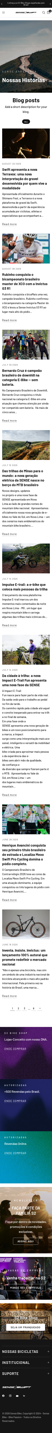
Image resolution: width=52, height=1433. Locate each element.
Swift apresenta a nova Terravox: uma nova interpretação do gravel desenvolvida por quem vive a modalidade (24, 178)
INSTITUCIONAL (16, 1362)
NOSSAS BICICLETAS (20, 1351)
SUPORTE (10, 1373)
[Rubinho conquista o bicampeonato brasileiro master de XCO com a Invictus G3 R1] (26, 249)
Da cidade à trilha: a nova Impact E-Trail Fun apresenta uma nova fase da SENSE (24, 680)
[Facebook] (5, 1396)
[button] (25, 1241)
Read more (9, 224)
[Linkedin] (26, 1396)
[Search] (43, 12)
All (26, 121)
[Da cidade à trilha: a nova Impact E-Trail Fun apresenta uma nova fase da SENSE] (26, 650)
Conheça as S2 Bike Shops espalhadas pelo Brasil (26, 4)
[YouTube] (19, 1396)
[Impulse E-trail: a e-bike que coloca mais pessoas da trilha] (26, 558)
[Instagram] (12, 1396)
